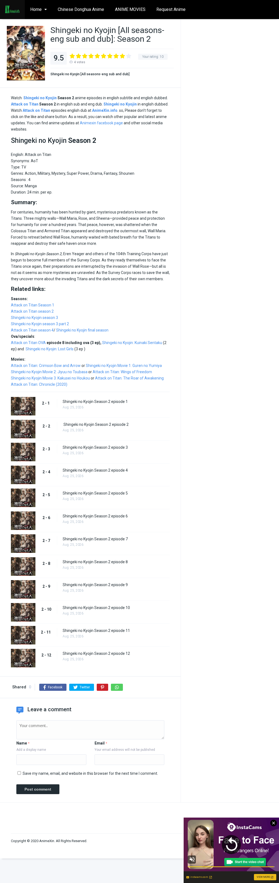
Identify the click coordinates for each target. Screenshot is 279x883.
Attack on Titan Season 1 (32, 305)
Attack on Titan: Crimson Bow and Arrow (46, 365)
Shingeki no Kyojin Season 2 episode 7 (95, 539)
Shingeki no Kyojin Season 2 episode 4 (95, 470)
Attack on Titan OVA (28, 342)
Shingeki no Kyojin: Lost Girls (50, 349)
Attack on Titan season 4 (32, 330)
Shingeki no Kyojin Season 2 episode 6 (95, 516)
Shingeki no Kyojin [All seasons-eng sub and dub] (89, 74)
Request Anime (171, 9)
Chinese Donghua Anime (81, 9)
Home (36, 9)
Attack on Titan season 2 (32, 311)
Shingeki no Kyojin (40, 98)
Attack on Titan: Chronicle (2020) (39, 384)
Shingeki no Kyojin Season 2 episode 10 (96, 607)
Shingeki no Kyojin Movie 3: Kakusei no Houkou (50, 378)
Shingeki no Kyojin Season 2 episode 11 (96, 630)
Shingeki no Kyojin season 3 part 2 (40, 324)
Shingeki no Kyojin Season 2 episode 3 (95, 447)
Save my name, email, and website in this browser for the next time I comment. (90, 773)
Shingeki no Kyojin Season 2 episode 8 (95, 562)
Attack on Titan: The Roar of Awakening (129, 378)
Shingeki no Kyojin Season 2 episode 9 (95, 585)
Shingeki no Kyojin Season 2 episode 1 (95, 401)
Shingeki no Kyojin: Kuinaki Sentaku (132, 342)
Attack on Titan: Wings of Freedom (122, 372)
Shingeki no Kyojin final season (82, 330)
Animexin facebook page (101, 123)
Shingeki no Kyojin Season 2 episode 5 (95, 493)
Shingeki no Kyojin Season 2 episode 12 (96, 653)
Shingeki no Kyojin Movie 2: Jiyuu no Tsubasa (49, 372)
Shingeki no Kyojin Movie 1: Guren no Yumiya (124, 365)
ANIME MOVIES (130, 9)
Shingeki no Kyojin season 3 (34, 317)
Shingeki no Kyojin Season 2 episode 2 (96, 424)
